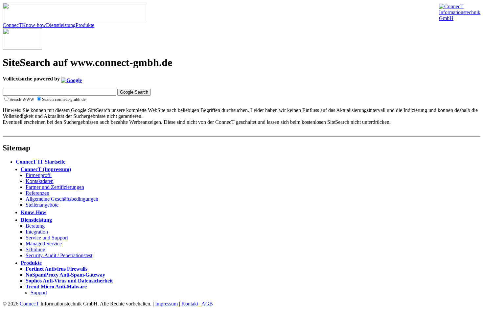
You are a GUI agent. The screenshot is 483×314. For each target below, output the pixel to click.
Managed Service (44, 243)
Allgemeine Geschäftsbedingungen (62, 199)
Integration (37, 232)
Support (39, 292)
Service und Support (47, 237)
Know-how (34, 25)
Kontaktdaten (40, 181)
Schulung (35, 249)
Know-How (33, 212)
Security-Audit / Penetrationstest (59, 255)
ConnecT (12, 25)
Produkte (85, 25)
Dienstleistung (61, 25)
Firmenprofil (39, 175)
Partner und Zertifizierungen (55, 187)
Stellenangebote (42, 205)
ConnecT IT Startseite (40, 162)
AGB (207, 303)
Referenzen (37, 193)
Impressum (166, 303)
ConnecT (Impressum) (46, 169)
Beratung (35, 226)
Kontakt (189, 303)
